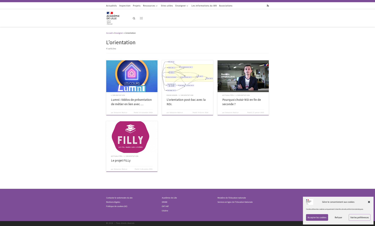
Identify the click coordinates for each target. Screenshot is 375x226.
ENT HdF (165, 206)
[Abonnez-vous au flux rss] (268, 5)
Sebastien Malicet (120, 112)
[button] (369, 202)
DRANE (164, 202)
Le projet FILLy (121, 160)
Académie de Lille (169, 198)
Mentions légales (113, 202)
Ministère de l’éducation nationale (232, 198)
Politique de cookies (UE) (116, 206)
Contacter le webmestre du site (119, 198)
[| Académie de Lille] (115, 17)
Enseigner (118, 33)
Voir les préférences (359, 217)
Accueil (109, 33)
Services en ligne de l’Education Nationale (235, 202)
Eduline (165, 210)
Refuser (338, 217)
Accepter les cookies (317, 217)
